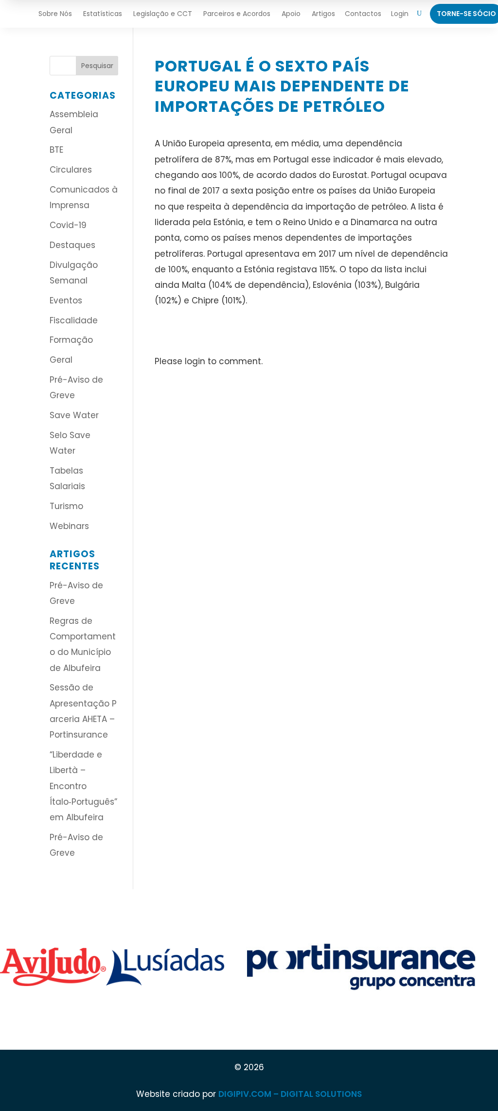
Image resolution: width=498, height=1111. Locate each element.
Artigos (323, 13)
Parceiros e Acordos (236, 13)
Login (400, 13)
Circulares (71, 170)
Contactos (363, 13)
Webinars (69, 526)
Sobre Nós (55, 13)
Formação (71, 340)
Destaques (72, 245)
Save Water (74, 415)
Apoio (291, 13)
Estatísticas (102, 13)
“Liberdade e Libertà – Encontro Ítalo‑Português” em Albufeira (83, 786)
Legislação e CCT (162, 13)
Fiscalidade (74, 320)
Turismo (66, 506)
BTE (56, 150)
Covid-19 (68, 225)
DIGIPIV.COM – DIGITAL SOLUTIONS (290, 1094)
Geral (61, 360)
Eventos (66, 300)
